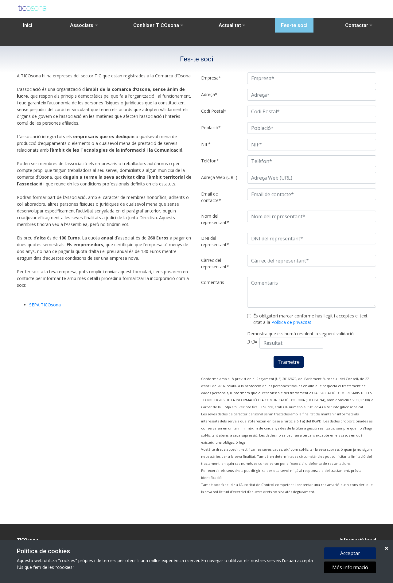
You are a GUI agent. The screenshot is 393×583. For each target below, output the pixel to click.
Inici (27, 25)
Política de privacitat (291, 322)
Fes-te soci (294, 25)
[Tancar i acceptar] (386, 548)
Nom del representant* (215, 219)
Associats (81, 25)
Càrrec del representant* (215, 263)
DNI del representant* (215, 241)
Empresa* (211, 78)
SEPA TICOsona (45, 305)
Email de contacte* (211, 197)
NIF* (206, 144)
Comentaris (212, 282)
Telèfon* (210, 161)
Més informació (350, 567)
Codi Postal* (213, 111)
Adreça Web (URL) (219, 177)
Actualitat (230, 25)
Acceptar (350, 553)
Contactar (356, 25)
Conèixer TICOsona (156, 25)
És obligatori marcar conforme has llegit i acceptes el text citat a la (310, 319)
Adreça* (209, 94)
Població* (211, 127)
